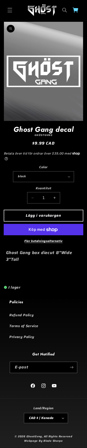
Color (43, 167)
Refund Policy (21, 315)
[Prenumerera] (71, 367)
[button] (9, 10)
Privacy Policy (21, 336)
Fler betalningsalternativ (43, 241)
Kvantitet (44, 188)
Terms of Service (23, 326)
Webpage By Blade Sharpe (43, 441)
